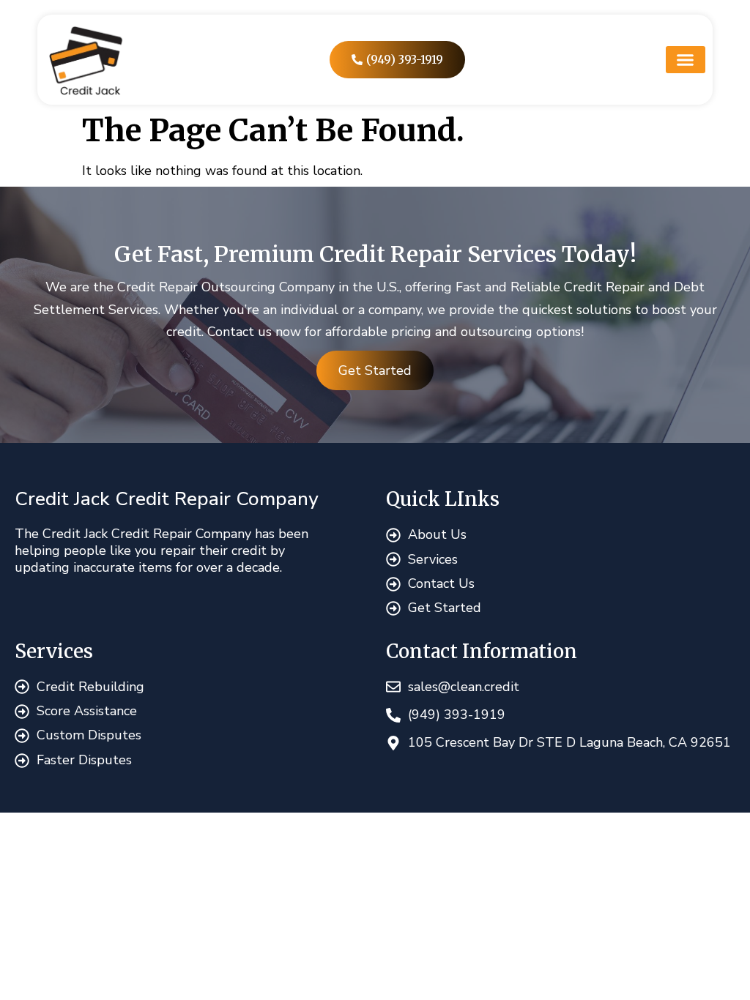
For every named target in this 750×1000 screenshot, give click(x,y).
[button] (685, 60)
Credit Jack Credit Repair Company (166, 499)
